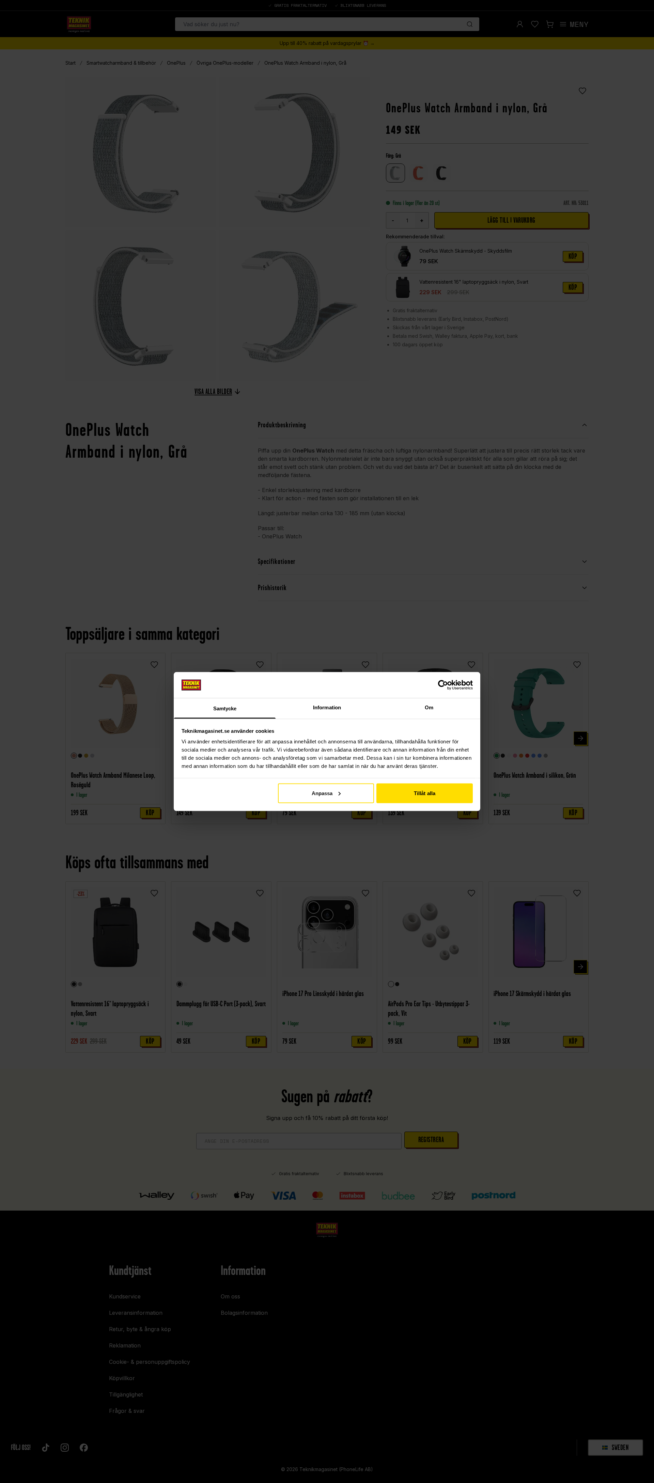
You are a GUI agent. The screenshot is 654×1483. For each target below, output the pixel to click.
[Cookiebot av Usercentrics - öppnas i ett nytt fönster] (443, 685)
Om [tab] (429, 707)
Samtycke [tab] (225, 708)
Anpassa (322, 793)
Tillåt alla (424, 793)
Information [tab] (327, 707)
